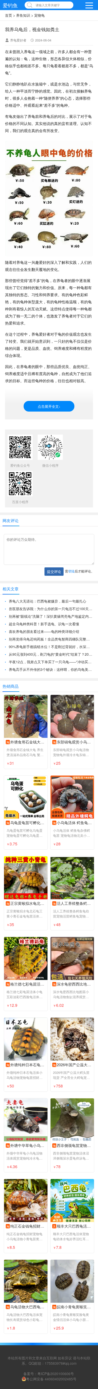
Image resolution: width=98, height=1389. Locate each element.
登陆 (71, 571)
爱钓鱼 (10, 5)
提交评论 (54, 571)
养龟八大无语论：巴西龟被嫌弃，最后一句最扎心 (47, 601)
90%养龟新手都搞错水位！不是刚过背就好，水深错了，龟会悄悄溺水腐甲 (51, 646)
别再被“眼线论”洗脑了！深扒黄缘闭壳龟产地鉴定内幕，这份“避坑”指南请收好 (51, 616)
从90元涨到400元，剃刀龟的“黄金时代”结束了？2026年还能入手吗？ (51, 654)
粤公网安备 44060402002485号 (51, 1379)
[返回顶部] (87, 1245)
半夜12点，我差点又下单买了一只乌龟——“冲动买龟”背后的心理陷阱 (51, 661)
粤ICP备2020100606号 (55, 1373)
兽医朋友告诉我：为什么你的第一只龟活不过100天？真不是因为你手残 (51, 608)
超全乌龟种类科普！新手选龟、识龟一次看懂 (44, 623)
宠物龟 (39, 15)
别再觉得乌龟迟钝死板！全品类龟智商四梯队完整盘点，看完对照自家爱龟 (51, 639)
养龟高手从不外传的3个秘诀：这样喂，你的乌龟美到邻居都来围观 (51, 669)
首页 (8, 15)
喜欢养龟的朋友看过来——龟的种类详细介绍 (44, 631)
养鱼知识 (23, 15)
